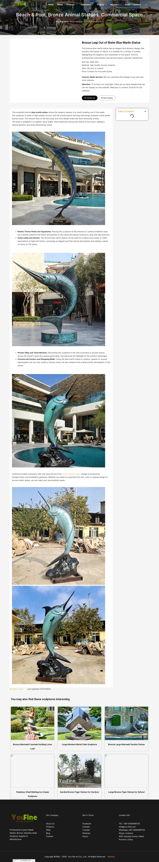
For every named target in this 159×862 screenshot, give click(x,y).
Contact (49, 836)
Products (79, 22)
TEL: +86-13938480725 (129, 823)
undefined (25, 860)
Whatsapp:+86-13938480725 (132, 830)
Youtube (86, 830)
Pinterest (86, 833)
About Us (50, 823)
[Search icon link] (146, 5)
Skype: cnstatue (126, 833)
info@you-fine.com (127, 827)
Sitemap (111, 856)
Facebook (86, 823)
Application (87, 22)
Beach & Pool (30, 15)
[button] (90, 98)
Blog (48, 833)
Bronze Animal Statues (73, 15)
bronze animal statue (71, 474)
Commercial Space (122, 15)
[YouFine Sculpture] (18, 4)
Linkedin (86, 827)
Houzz (85, 836)
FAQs (48, 830)
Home (72, 22)
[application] (76, 4)
